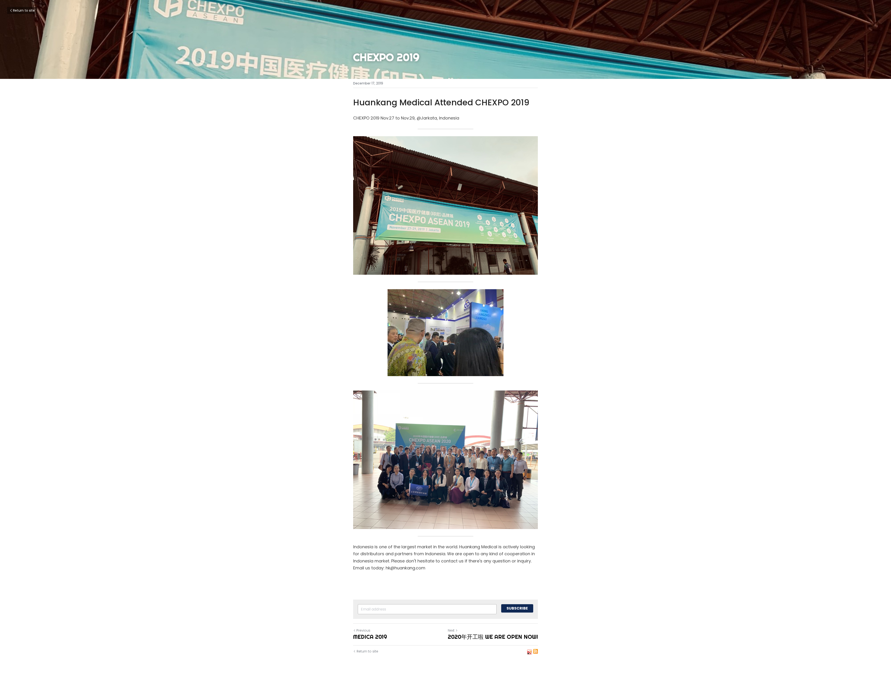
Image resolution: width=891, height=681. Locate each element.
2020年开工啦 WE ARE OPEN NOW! (493, 636)
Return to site (24, 10)
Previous (363, 630)
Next (451, 630)
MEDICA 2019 (370, 636)
